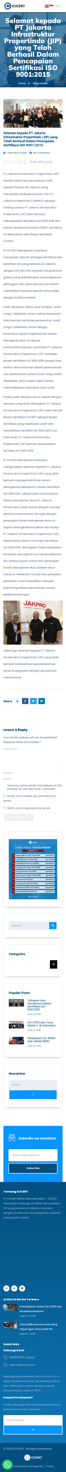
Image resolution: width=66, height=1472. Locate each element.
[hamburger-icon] (57, 6)
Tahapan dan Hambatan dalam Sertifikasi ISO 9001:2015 (39, 1005)
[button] (25, 701)
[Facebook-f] (14, 1288)
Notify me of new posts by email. (28, 808)
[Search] (53, 926)
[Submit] (33, 1095)
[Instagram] (6, 1288)
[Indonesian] (51, 6)
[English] (47, 6)
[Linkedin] (22, 1288)
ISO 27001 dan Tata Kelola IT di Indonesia (41, 1024)
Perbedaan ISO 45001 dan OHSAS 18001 (41, 1039)
